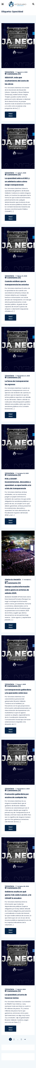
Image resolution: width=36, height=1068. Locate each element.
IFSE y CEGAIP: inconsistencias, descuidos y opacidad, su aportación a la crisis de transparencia (18, 483)
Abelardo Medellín (13, 579)
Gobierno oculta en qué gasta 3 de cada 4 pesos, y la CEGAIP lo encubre (18, 894)
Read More (10, 115)
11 (21, 1039)
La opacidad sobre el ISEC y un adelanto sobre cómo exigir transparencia (17, 181)
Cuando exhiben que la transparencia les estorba (17, 283)
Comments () (14, 74)
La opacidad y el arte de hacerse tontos (16, 996)
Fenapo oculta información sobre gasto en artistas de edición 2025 (17, 589)
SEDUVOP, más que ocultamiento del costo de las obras (17, 80)
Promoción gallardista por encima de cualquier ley (17, 795)
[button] (2, 4)
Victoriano (9, 72)
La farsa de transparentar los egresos (17, 383)
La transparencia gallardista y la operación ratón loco (18, 691)
